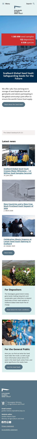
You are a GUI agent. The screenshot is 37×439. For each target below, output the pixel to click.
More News (8, 253)
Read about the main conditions (18, 310)
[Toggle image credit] (31, 162)
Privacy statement (8, 426)
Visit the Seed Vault (13, 367)
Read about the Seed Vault (13, 104)
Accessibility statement (9, 430)
